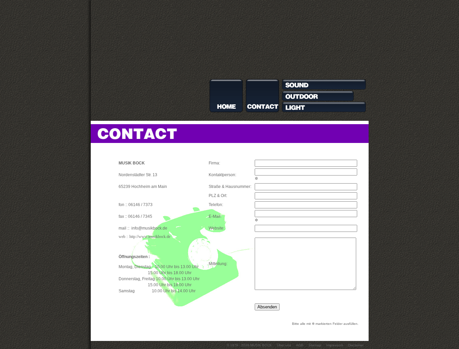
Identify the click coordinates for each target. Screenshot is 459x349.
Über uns (284, 345)
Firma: (214, 163)
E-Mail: (215, 216)
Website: (216, 228)
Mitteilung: (218, 263)
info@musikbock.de (148, 228)
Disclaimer (356, 345)
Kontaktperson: (222, 174)
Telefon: (216, 204)
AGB (299, 345)
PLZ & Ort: (218, 195)
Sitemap (314, 345)
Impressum (334, 345)
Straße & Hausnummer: (230, 186)
